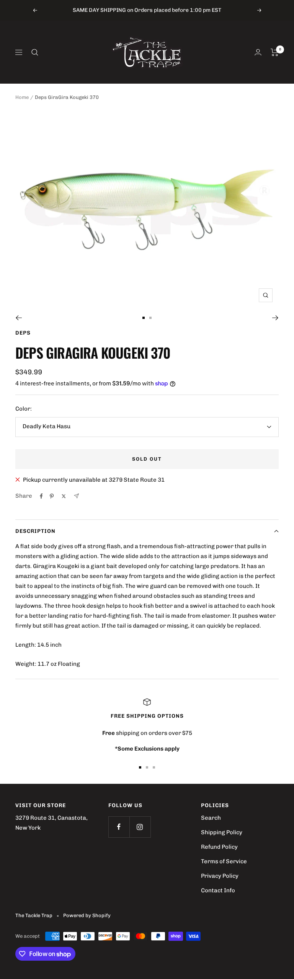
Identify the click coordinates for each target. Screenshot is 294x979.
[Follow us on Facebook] (118, 826)
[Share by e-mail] (76, 496)
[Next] (275, 317)
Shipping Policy (221, 832)
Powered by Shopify (87, 915)
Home (22, 97)
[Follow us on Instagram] (139, 826)
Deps (23, 333)
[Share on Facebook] (41, 496)
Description (35, 531)
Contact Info (218, 890)
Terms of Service (224, 861)
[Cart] (275, 52)
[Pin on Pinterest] (52, 496)
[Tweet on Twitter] (63, 496)
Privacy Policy (219, 875)
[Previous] (18, 317)
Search (211, 817)
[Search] (34, 52)
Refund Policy (219, 846)
